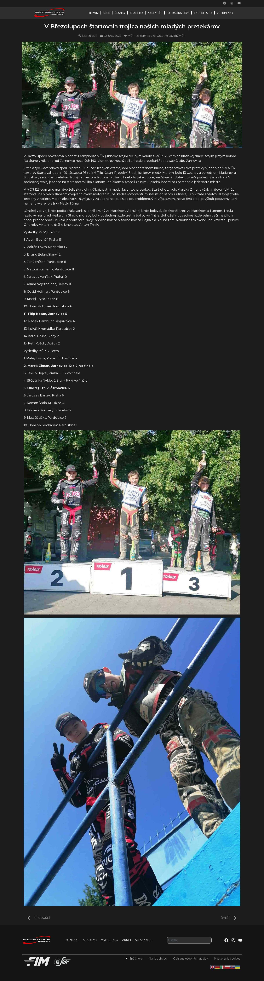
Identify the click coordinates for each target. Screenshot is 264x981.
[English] (212, 967)
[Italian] (222, 967)
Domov (94, 13)
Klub (106, 13)
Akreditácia (203, 13)
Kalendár (154, 13)
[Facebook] (225, 3)
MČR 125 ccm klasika (142, 36)
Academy (136, 13)
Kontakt (72, 940)
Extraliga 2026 (178, 13)
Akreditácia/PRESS (137, 940)
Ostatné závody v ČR (171, 36)
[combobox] (189, 940)
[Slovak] (232, 967)
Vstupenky (225, 13)
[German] (217, 967)
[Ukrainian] (237, 967)
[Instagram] (232, 3)
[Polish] (227, 967)
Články (119, 13)
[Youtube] (239, 3)
